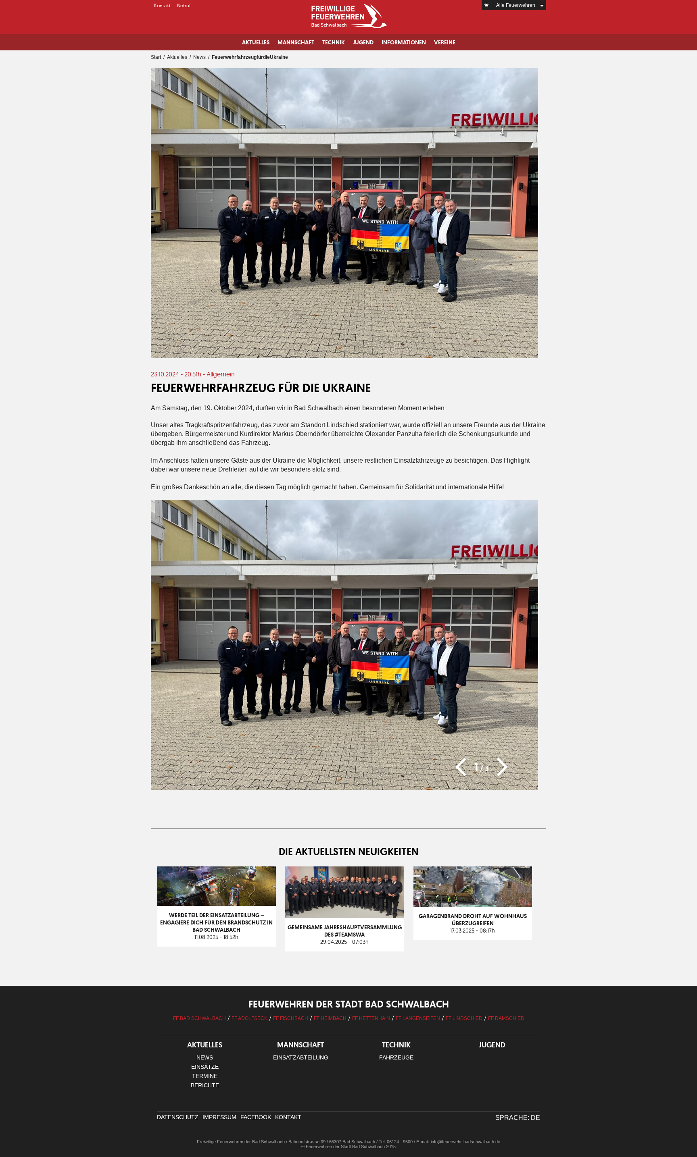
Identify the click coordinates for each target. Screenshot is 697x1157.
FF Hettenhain (371, 1018)
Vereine (444, 42)
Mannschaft (296, 42)
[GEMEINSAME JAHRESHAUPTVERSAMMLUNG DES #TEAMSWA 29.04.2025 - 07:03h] (349, 869)
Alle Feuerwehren (515, 5)
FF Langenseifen (418, 1018)
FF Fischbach (290, 1018)
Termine (204, 1076)
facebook (255, 1117)
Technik (333, 42)
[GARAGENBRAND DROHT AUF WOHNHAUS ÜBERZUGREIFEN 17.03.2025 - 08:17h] (476, 869)
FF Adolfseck (249, 1018)
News (199, 57)
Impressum (219, 1117)
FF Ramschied (506, 1018)
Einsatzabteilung (300, 1057)
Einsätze (205, 1067)
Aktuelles (255, 42)
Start (156, 57)
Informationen (404, 42)
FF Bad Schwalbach (199, 1018)
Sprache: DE (517, 1117)
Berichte (205, 1085)
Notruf (184, 5)
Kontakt (162, 5)
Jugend (363, 42)
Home (487, 5)
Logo (348, 16)
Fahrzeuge (396, 1057)
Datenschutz (177, 1117)
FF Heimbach (330, 1018)
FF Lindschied (464, 1018)
